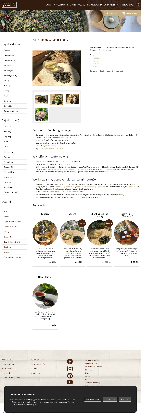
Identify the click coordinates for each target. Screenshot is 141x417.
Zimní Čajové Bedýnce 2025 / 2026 (51, 149)
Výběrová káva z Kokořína (12, 257)
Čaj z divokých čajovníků (12, 242)
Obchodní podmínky (92, 382)
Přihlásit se (114, 13)
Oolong (95, 67)
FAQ (86, 379)
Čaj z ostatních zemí (11, 192)
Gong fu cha (66, 164)
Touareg (45, 239)
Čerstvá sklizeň (9, 237)
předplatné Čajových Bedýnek (65, 187)
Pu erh (6, 96)
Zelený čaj (7, 65)
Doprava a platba (91, 363)
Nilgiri (6, 147)
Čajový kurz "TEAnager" (126, 239)
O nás (87, 373)
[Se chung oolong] (56, 68)
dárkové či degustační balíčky (86, 187)
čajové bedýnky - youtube (70, 383)
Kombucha (35, 373)
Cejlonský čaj (8, 152)
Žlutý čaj (7, 86)
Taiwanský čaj (8, 162)
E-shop (49, 5)
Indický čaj (7, 132)
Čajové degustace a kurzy (12, 222)
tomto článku (109, 172)
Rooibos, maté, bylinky (11, 111)
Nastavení (92, 399)
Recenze (88, 376)
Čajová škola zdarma (11, 378)
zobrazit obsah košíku (129, 13)
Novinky (6, 217)
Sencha (72, 239)
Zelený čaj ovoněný (10, 76)
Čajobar (34, 369)
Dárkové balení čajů (10, 227)
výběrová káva (133, 187)
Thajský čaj (7, 182)
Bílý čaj (6, 81)
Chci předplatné (77, 5)
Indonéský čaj (8, 187)
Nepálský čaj (8, 177)
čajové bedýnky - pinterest (70, 376)
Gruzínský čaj (8, 167)
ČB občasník (89, 370)
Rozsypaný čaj (8, 364)
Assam (6, 142)
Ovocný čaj (7, 101)
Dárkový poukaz (9, 369)
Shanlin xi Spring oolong (99, 239)
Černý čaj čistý (9, 55)
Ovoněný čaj (8, 106)
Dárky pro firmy (111, 5)
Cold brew (96, 64)
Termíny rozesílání (92, 360)
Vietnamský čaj (9, 172)
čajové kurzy (101, 187)
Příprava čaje (126, 5)
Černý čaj (7, 50)
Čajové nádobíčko (38, 364)
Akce (5, 212)
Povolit (125, 399)
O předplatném (61, 5)
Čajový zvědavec (37, 360)
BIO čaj (6, 232)
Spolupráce (7, 373)
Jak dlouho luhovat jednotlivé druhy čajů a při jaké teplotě (66, 169)
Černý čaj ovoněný (10, 60)
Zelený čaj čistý (9, 71)
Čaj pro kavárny (94, 5)
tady (121, 195)
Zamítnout (110, 399)
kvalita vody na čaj (108, 169)
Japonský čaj (8, 157)
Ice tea (95, 61)
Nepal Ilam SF (45, 302)
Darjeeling (7, 137)
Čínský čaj (96, 58)
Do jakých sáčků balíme (94, 367)
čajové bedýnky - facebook (70, 361)
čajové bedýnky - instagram (70, 368)
